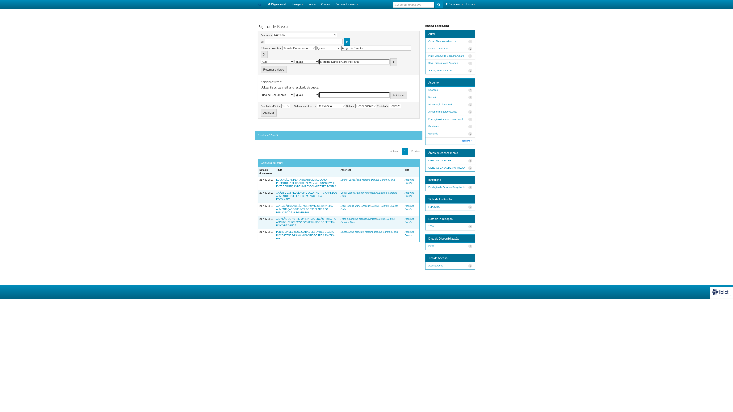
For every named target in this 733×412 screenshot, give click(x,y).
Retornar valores (273, 69)
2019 (431, 246)
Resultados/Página (271, 106)
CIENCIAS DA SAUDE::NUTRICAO (446, 168)
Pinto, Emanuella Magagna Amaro (358, 219)
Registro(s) (382, 106)
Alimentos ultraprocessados (442, 111)
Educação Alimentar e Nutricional (445, 119)
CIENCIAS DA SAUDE (439, 160)
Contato (325, 4)
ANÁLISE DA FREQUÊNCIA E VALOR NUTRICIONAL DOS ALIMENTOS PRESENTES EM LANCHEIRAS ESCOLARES (306, 196)
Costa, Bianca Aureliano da (355, 193)
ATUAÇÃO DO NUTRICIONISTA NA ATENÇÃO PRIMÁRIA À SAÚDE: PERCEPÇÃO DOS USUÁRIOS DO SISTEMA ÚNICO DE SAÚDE (305, 222)
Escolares (433, 126)
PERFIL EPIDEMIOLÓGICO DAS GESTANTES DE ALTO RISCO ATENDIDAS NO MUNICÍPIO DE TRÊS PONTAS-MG (305, 235)
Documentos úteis (346, 4)
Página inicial (278, 4)
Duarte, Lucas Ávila (351, 180)
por (262, 41)
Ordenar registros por (305, 106)
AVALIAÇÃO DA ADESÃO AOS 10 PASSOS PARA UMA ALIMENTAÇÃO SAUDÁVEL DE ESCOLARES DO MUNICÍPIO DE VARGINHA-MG (304, 209)
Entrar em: (454, 4)
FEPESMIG (434, 207)
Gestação (433, 133)
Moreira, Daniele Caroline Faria (378, 180)
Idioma (469, 4)
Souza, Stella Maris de (352, 232)
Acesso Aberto (435, 265)
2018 (431, 226)
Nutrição (432, 97)
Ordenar (350, 106)
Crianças (433, 90)
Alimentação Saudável (440, 104)
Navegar (297, 4)
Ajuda (312, 4)
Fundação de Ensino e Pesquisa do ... (448, 187)
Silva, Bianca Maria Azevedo (355, 206)
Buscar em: (266, 35)
